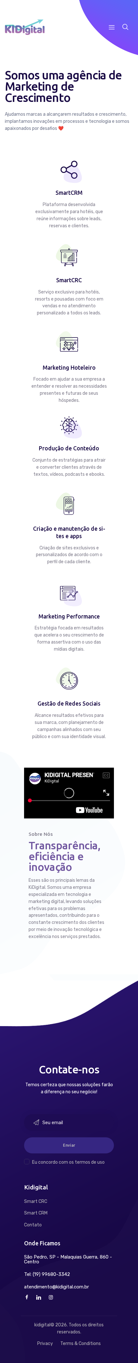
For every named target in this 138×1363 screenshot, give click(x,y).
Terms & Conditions (80, 1343)
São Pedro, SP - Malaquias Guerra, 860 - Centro (68, 1259)
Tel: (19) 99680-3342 (47, 1274)
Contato (33, 1225)
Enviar (69, 1145)
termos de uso (90, 1162)
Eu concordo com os (68, 1162)
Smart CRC (35, 1201)
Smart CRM (35, 1213)
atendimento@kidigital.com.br (56, 1287)
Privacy (45, 1343)
